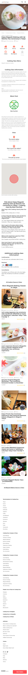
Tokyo (16, 41)
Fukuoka (5, 507)
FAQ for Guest (6, 629)
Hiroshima (5, 529)
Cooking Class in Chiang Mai (9, 614)
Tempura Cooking (7, 537)
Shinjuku (5, 592)
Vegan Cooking (6, 547)
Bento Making (6, 543)
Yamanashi (5, 527)
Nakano (4, 603)
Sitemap (5, 659)
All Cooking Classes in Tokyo (14, 282)
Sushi (4, 644)
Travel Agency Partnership (9, 635)
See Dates (19, 672)
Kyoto (4, 503)
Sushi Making (6, 535)
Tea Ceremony (10, 41)
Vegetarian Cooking (7, 545)
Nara (4, 523)
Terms (4, 661)
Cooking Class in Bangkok (9, 611)
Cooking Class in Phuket (8, 616)
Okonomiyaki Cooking (8, 561)
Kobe (4, 525)
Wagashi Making (6, 539)
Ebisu (4, 596)
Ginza (4, 605)
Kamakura (5, 519)
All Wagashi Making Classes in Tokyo (14, 487)
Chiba (4, 513)
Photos (23, 27)
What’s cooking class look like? (10, 625)
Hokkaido (5, 509)
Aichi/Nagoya (6, 515)
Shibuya (17, 344)
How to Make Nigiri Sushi (8, 647)
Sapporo (5, 511)
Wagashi (5, 41)
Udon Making (6, 565)
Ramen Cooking (6, 541)
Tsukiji (4, 601)
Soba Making (6, 549)
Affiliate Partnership (7, 637)
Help (4, 655)
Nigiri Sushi (5, 645)
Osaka (4, 505)
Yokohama (5, 517)
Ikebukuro (5, 599)
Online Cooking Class (7, 627)
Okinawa (5, 521)
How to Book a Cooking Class (9, 623)
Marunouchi (5, 607)
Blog (4, 657)
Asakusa (5, 594)
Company (5, 653)
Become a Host (6, 631)
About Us (5, 633)
